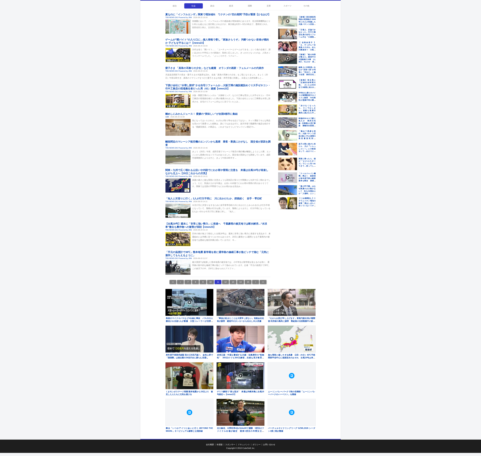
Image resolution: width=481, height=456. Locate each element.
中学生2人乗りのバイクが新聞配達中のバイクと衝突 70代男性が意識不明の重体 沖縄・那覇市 (308, 98)
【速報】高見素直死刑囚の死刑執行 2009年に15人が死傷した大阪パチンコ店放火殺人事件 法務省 (307, 22)
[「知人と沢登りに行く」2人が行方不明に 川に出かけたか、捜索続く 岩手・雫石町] (178, 211)
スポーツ (287, 6)
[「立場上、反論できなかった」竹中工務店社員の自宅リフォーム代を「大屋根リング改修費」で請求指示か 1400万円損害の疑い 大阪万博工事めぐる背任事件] (287, 34)
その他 (306, 6)
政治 (212, 6)
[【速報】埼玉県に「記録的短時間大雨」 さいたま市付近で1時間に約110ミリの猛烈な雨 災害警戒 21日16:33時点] (287, 84)
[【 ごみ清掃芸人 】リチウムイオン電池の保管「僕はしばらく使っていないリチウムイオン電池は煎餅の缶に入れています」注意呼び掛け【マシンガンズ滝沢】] (287, 203)
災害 (269, 6)
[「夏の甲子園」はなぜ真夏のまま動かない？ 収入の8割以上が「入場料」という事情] (287, 190)
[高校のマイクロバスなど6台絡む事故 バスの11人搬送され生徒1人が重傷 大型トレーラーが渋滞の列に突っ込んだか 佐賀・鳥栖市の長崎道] (189, 302)
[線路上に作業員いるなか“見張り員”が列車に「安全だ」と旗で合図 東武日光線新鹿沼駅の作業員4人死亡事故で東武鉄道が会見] (287, 71)
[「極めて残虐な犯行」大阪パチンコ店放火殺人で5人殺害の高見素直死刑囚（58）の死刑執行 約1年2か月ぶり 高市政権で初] (287, 135)
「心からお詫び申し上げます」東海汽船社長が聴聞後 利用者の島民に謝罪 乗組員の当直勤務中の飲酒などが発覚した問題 (291, 321)
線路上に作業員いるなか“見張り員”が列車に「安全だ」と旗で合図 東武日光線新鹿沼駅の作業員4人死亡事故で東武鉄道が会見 (307, 74)
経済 (231, 6)
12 (225, 282)
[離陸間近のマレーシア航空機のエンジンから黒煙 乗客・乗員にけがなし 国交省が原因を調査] (178, 157)
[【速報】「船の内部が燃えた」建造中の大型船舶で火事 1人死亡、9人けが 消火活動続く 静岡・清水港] (287, 58)
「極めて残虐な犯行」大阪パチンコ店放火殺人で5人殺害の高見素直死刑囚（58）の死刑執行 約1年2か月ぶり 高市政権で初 (308, 138)
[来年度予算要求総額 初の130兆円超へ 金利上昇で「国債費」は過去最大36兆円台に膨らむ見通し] (189, 339)
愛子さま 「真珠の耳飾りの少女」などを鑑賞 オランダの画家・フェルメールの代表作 (214, 68)
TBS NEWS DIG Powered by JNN (178, 17)
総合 (175, 6)
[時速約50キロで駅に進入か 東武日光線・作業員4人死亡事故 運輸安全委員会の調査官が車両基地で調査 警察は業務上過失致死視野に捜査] (287, 122)
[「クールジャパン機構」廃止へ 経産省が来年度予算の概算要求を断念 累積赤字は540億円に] (287, 177)
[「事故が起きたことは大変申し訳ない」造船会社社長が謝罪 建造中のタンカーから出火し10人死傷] (240, 302)
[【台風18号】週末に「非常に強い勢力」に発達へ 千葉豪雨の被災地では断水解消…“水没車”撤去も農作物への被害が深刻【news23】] (178, 239)
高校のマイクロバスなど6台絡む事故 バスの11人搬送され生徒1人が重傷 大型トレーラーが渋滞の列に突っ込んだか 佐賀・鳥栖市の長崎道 (189, 321)
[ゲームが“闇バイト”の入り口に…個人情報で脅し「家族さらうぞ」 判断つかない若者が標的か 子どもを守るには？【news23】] (178, 55)
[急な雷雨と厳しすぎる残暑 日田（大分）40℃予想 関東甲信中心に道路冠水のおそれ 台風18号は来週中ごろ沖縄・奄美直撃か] (292, 339)
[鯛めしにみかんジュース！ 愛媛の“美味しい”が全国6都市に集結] (178, 127)
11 (218, 282)
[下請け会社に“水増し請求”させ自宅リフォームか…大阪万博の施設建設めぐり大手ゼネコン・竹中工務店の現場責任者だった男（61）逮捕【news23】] (178, 101)
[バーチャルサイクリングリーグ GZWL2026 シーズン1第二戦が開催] (292, 412)
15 (248, 282)
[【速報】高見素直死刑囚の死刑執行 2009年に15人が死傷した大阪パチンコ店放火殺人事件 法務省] (287, 21)
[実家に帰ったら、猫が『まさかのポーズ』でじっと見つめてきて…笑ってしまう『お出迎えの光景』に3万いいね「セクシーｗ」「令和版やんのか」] (287, 167)
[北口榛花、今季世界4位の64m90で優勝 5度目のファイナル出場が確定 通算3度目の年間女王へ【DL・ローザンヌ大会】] (240, 412)
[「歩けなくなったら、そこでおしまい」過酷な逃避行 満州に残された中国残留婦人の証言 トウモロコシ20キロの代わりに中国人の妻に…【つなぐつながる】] (287, 110)
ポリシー (257, 444)
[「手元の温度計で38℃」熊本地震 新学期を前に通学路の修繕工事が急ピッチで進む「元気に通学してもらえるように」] (178, 268)
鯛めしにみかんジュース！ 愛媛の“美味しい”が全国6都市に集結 (201, 113)
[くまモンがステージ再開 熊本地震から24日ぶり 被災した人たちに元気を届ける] (189, 375)
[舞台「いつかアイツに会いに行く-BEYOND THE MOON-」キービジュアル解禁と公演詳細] (189, 412)
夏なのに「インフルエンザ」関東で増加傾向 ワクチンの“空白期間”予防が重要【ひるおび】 (218, 14)
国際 (250, 6)
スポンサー (230, 444)
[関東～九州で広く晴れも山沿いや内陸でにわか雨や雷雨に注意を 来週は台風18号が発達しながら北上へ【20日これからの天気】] (178, 185)
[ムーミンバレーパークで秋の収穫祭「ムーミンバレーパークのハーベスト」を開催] (292, 375)
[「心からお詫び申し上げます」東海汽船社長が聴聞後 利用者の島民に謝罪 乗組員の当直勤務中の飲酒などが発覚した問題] (292, 302)
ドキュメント (244, 444)
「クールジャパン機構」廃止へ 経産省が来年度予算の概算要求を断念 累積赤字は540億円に (307, 178)
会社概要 (210, 444)
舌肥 (167, 117)
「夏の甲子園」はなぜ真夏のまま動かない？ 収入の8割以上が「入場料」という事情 (307, 191)
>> (263, 282)
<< (173, 282)
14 (240, 282)
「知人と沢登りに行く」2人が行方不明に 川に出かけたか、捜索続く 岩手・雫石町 (213, 198)
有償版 (220, 444)
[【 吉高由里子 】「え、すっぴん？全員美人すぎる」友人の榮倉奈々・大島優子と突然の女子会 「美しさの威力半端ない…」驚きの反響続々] (287, 46)
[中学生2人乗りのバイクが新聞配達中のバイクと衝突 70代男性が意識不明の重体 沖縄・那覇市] (287, 97)
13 (233, 282)
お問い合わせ (269, 444)
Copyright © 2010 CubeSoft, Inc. (240, 448)
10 (210, 282)
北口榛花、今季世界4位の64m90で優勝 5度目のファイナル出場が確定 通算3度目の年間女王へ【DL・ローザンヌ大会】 (240, 431)
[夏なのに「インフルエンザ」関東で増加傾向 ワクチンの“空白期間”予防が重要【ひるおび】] (178, 27)
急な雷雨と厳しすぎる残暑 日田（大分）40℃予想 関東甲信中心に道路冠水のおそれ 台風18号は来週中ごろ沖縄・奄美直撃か (292, 358)
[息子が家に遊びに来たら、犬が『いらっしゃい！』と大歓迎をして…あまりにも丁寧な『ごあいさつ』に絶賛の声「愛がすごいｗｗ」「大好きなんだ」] (287, 152)
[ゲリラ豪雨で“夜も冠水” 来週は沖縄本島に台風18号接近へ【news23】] (240, 375)
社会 (194, 6)
